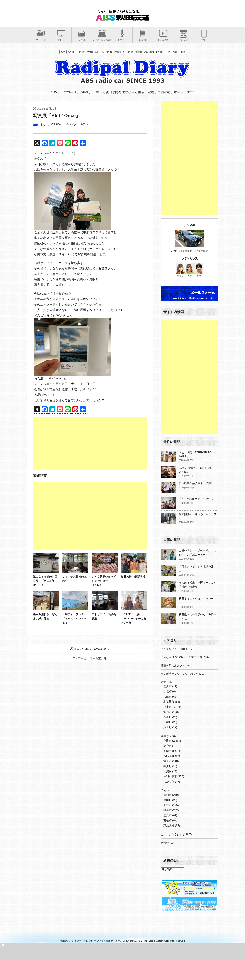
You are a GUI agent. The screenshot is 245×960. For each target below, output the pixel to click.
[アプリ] (204, 40)
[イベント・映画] (102, 40)
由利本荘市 (170, 776)
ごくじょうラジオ (171, 834)
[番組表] (143, 40)
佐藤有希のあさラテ (173, 665)
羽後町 (167, 820)
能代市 (167, 711)
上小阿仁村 (170, 706)
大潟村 (167, 771)
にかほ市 (168, 781)
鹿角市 (167, 686)
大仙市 (167, 794)
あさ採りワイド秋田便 (174, 648)
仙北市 (167, 805)
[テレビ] (61, 40)
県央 (163, 736)
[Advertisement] (90, 443)
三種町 (167, 722)
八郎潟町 (168, 755)
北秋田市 (168, 701)
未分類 (165, 842)
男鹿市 (167, 745)
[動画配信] (163, 40)
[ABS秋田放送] (122, 19)
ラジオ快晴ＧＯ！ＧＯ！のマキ (179, 673)
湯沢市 (167, 815)
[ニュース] (41, 40)
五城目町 (168, 750)
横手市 (167, 810)
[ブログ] (183, 40)
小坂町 (167, 691)
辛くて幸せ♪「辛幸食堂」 (88, 658)
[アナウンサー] (122, 40)
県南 (163, 790)
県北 (163, 681)
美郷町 (167, 800)
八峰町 (167, 717)
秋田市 (84, 124)
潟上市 (167, 761)
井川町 (167, 766)
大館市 (167, 696)
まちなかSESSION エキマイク (58, 124)
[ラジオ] (82, 40)
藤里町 (167, 727)
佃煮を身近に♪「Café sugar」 (91, 648)
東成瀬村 (168, 825)
